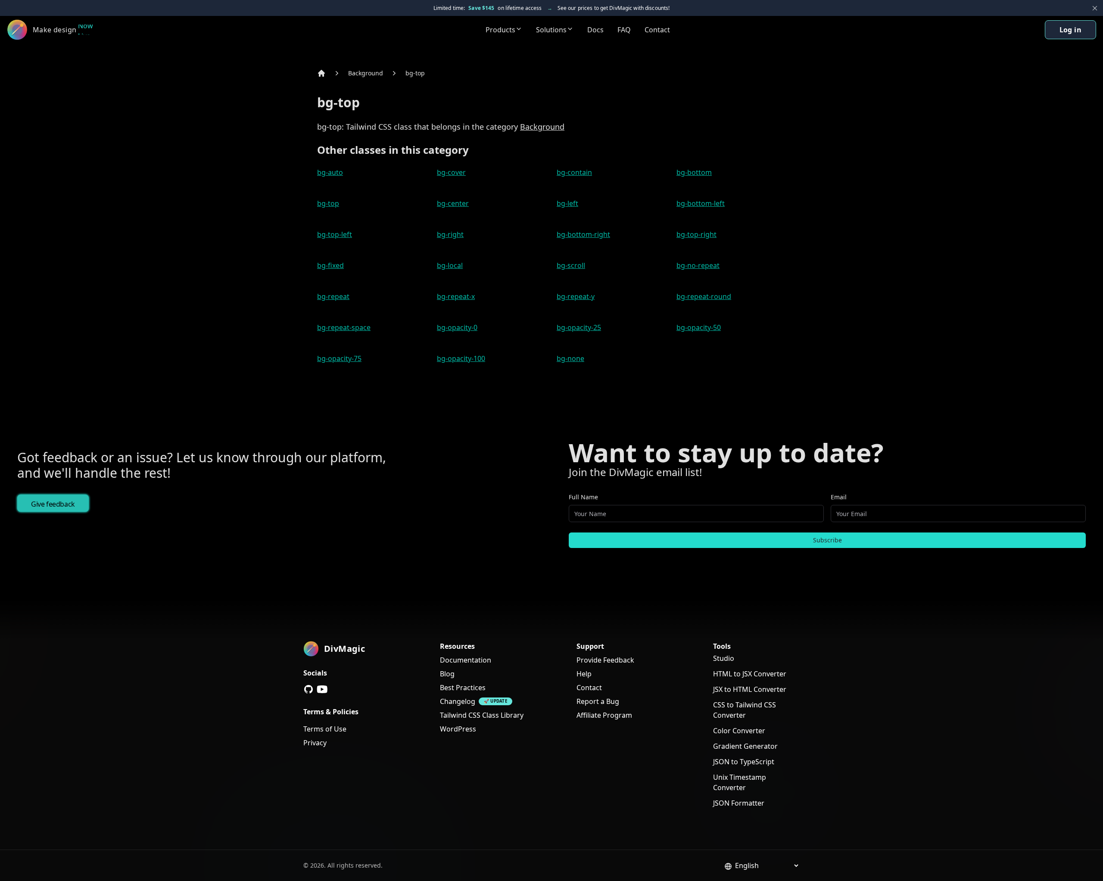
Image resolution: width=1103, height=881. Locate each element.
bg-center (453, 203)
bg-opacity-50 (698, 327)
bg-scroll (571, 265)
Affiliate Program (604, 715)
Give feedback (53, 504)
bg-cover (451, 172)
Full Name (583, 497)
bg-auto (330, 172)
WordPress (458, 729)
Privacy (315, 742)
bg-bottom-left (700, 203)
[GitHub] (308, 689)
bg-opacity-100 (461, 358)
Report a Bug (597, 701)
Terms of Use (324, 729)
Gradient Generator (745, 746)
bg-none (570, 358)
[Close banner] (1094, 8)
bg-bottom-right (583, 234)
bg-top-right (696, 234)
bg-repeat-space (344, 327)
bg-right (450, 234)
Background (365, 73)
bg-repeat (333, 296)
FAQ (624, 29)
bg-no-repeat (698, 265)
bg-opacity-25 (579, 327)
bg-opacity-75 (339, 358)
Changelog (457, 701)
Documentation (465, 660)
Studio (723, 658)
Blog (447, 674)
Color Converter (739, 730)
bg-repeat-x (456, 296)
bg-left (567, 203)
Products (500, 29)
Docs (595, 29)
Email (839, 497)
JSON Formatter (738, 803)
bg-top (415, 73)
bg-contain (574, 172)
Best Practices (463, 687)
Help (584, 674)
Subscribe (827, 540)
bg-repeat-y (576, 296)
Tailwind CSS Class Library (481, 715)
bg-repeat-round (703, 296)
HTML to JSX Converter (749, 674)
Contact (657, 29)
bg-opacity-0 (457, 327)
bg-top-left (334, 234)
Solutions (551, 29)
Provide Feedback (605, 660)
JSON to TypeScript (743, 761)
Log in (1070, 29)
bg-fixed (330, 265)
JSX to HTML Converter (749, 689)
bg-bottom (694, 172)
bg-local (450, 265)
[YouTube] (322, 689)
